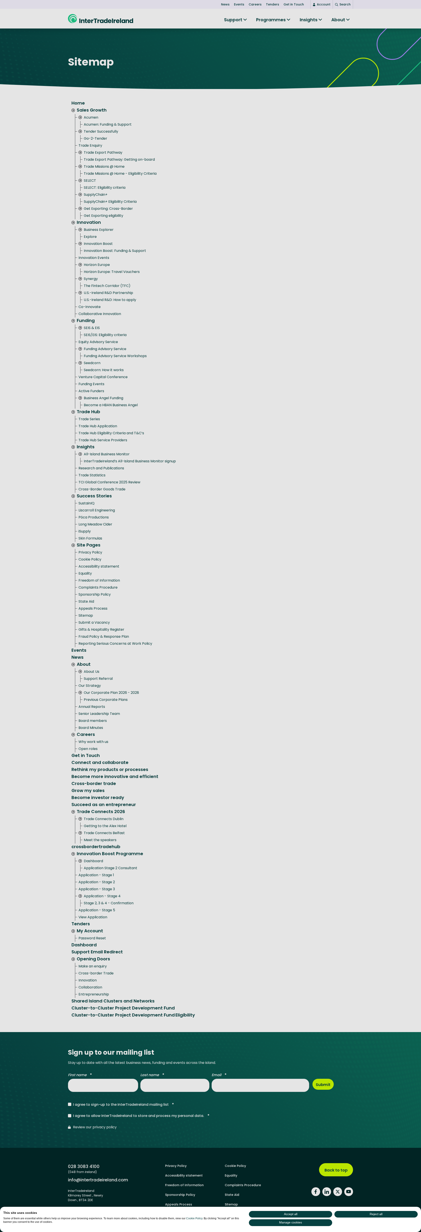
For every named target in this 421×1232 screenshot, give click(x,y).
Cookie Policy (194, 1218)
